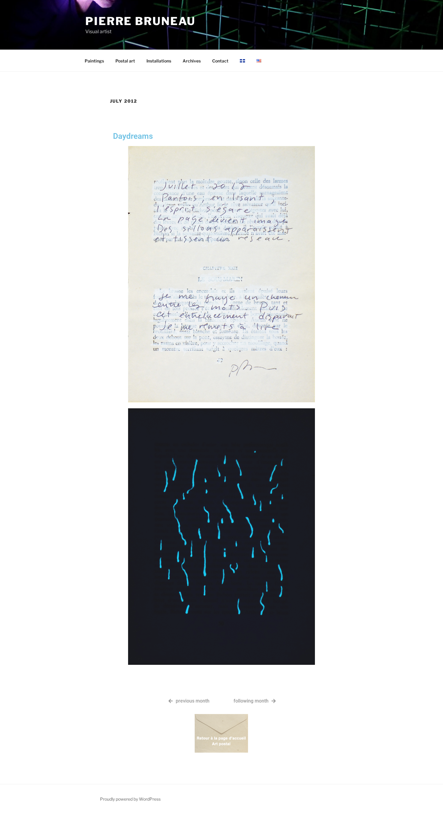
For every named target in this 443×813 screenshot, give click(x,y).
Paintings (94, 60)
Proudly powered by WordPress (130, 799)
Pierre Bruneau (140, 21)
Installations (158, 60)
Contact (220, 60)
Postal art (125, 60)
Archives (192, 60)
